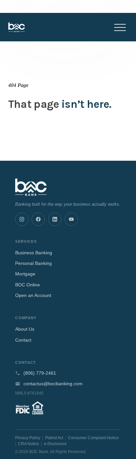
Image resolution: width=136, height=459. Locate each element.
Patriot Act (54, 438)
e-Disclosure (55, 444)
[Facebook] (38, 219)
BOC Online (27, 284)
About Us (24, 329)
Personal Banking (33, 263)
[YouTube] (71, 219)
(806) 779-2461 (39, 373)
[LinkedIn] (54, 219)
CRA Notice (28, 444)
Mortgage (25, 273)
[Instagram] (21, 219)
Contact (23, 340)
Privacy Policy (27, 438)
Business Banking (33, 252)
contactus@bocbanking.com (53, 383)
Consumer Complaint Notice (93, 438)
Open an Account (33, 295)
